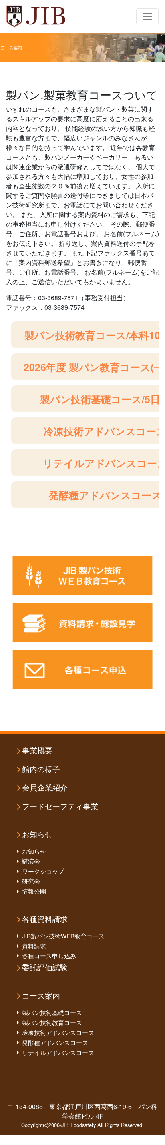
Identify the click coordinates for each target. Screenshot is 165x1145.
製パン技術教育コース (52, 1022)
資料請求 (34, 946)
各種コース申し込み (49, 956)
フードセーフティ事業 (60, 806)
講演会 (31, 861)
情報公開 (34, 891)
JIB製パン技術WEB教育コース (63, 936)
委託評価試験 (45, 967)
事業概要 (37, 750)
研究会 (31, 881)
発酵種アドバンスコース (55, 1042)
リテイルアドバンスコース (58, 1052)
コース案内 (41, 996)
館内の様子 (41, 769)
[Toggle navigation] (147, 16)
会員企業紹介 (45, 788)
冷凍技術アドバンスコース (58, 1032)
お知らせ (37, 834)
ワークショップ (43, 871)
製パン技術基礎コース (52, 1012)
